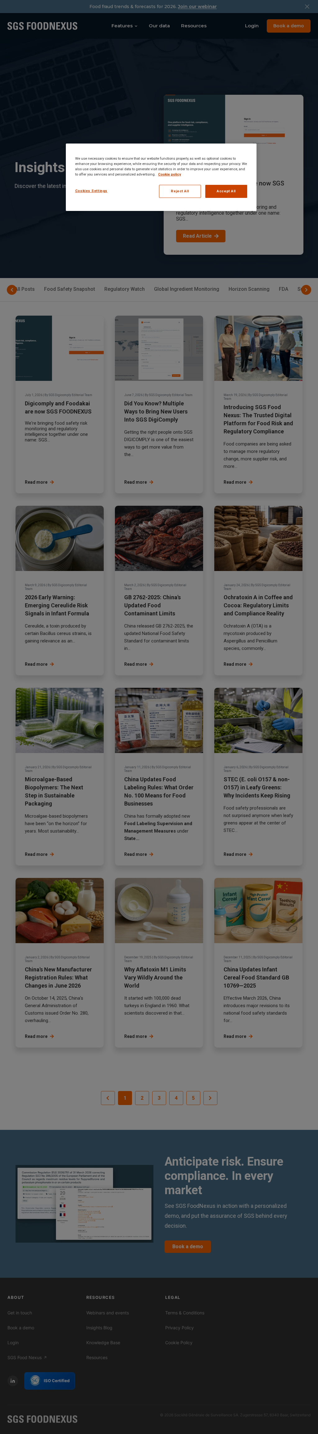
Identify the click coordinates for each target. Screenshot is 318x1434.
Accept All (226, 191)
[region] (161, 177)
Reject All (180, 191)
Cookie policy (169, 174)
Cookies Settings (91, 191)
